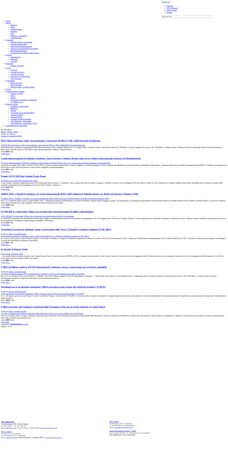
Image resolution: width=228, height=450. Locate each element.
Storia (16, 132)
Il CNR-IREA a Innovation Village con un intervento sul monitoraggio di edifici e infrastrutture (47, 211)
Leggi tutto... (6, 154)
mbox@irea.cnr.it (11, 428)
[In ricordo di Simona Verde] (12, 254)
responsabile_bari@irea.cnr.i (123, 427)
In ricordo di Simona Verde (14, 249)
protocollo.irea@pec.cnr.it (48, 428)
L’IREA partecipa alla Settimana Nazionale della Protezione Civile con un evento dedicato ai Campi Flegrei (53, 307)
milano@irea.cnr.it (11, 437)
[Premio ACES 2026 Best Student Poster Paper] (19, 181)
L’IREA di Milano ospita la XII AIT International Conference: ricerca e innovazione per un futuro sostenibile (54, 267)
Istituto (9, 132)
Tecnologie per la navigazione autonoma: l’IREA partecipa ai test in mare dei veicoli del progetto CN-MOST (53, 287)
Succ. (22, 324)
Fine (26, 324)
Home (3, 132)
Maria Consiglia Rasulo (17, 234)
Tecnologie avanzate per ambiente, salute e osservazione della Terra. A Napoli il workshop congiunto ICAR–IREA (56, 229)
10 (19, 324)
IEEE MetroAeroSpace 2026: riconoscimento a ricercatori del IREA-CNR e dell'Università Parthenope (50, 140)
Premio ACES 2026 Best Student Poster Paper (23, 176)
